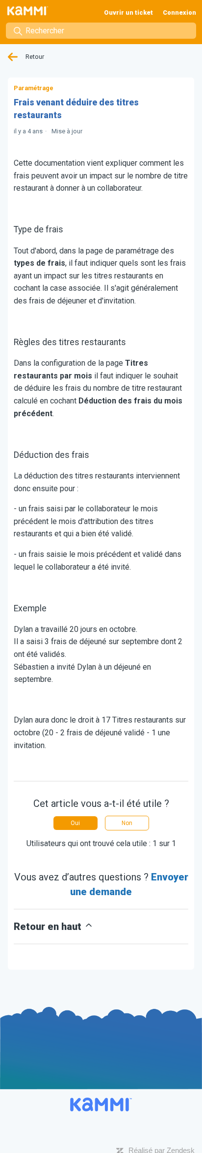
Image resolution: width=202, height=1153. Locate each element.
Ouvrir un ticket (128, 12)
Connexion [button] (179, 12)
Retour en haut (49, 926)
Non (127, 823)
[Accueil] (29, 11)
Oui (75, 823)
